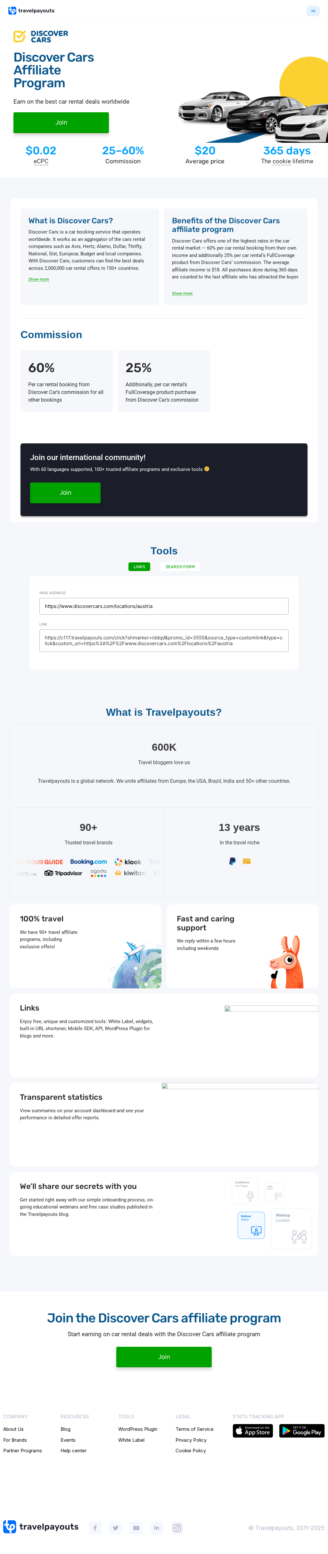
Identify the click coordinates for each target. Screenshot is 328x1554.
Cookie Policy (191, 1450)
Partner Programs (22, 1450)
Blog (65, 1429)
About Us (13, 1429)
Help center (73, 1450)
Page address (52, 593)
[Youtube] (136, 1528)
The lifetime (287, 162)
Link (43, 624)
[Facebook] (95, 1528)
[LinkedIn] (156, 1528)
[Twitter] (115, 1528)
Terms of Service (195, 1429)
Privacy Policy (191, 1440)
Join (61, 122)
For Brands (15, 1440)
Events (68, 1440)
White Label (131, 1440)
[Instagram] (177, 1528)
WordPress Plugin (137, 1429)
